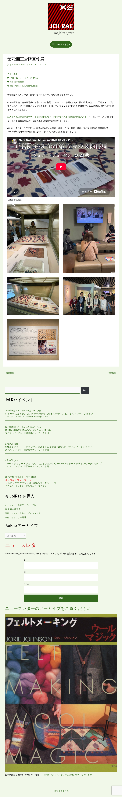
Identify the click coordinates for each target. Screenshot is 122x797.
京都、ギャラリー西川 (15, 517)
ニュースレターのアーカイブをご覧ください (48, 608)
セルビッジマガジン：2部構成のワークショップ (30, 481)
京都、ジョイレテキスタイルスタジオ (22, 513)
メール (26, 584)
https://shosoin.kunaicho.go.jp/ (24, 85)
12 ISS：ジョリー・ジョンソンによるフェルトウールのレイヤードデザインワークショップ (53, 463)
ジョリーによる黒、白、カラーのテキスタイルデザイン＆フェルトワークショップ (49, 413)
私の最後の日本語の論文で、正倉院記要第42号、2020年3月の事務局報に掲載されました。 (50, 117)
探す (85, 390)
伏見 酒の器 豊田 (13, 509)
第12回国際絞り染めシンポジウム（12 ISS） (28, 430)
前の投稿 (8, 373)
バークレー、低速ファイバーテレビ (21, 505)
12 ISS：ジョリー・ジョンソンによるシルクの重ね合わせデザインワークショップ (48, 446)
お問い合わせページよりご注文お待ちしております (68, 775)
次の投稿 (113, 373)
